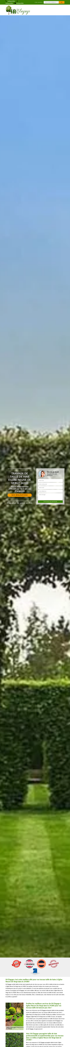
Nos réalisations (20, 495)
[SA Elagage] (18, 10)
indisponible (11, 1)
